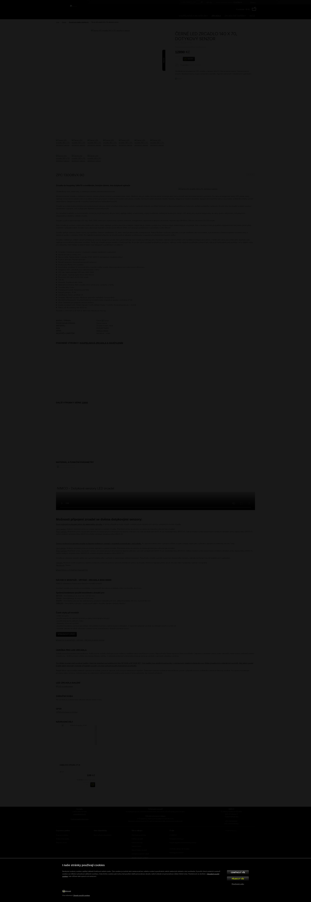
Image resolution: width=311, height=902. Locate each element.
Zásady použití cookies (81, 895)
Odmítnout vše (238, 872)
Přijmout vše (238, 879)
